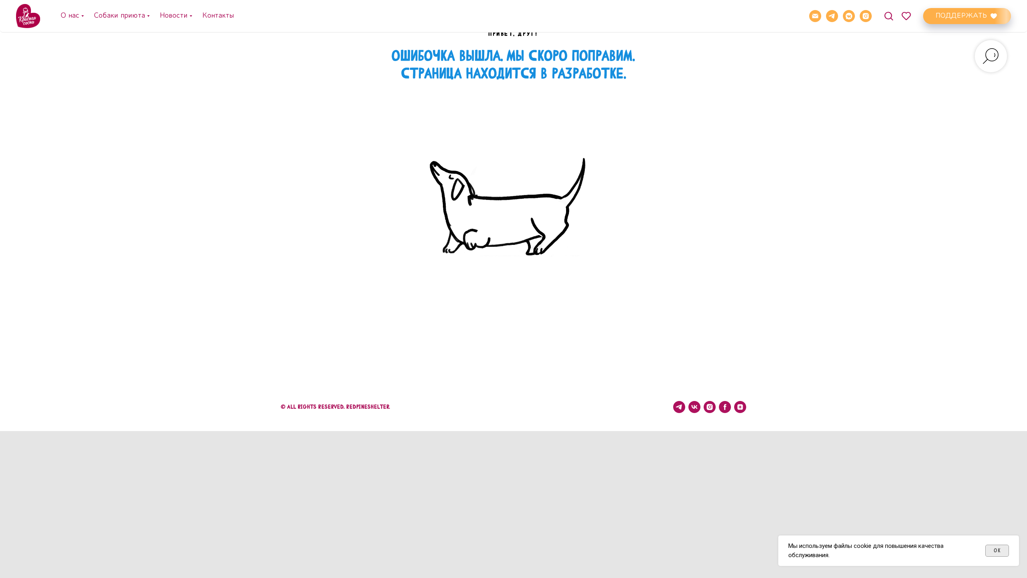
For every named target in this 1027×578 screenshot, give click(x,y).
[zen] (740, 407)
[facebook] (725, 407)
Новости (173, 15)
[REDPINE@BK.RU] (815, 16)
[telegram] (832, 16)
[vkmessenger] (849, 16)
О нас (69, 15)
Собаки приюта (119, 15)
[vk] (694, 407)
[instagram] (866, 16)
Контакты (218, 15)
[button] (888, 15)
